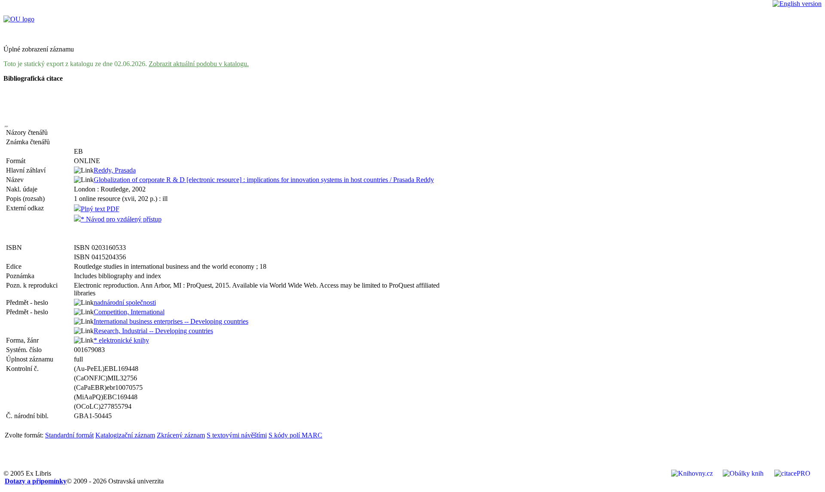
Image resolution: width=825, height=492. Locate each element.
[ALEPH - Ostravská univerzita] (18, 19)
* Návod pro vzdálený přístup (121, 219)
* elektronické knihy (121, 340)
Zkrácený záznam (181, 435)
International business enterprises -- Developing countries (171, 321)
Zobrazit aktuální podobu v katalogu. (199, 63)
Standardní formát (69, 435)
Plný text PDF (100, 209)
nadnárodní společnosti (125, 302)
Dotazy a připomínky (36, 481)
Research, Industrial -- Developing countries (153, 330)
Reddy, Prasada (115, 170)
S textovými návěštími (237, 435)
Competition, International (129, 312)
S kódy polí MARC (295, 435)
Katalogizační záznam (125, 435)
